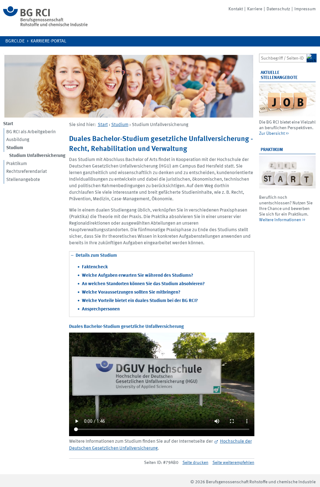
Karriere (254, 9)
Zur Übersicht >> (274, 133)
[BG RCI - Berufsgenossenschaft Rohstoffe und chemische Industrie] (45, 25)
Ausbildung (17, 140)
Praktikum (16, 164)
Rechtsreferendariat (26, 171)
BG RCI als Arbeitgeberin (31, 132)
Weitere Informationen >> (282, 220)
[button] (162, 267)
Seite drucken (195, 462)
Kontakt (235, 9)
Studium (119, 125)
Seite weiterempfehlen (233, 462)
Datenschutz (278, 9)
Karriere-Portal (48, 41)
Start (103, 125)
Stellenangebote (23, 180)
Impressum (305, 9)
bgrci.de (15, 41)
